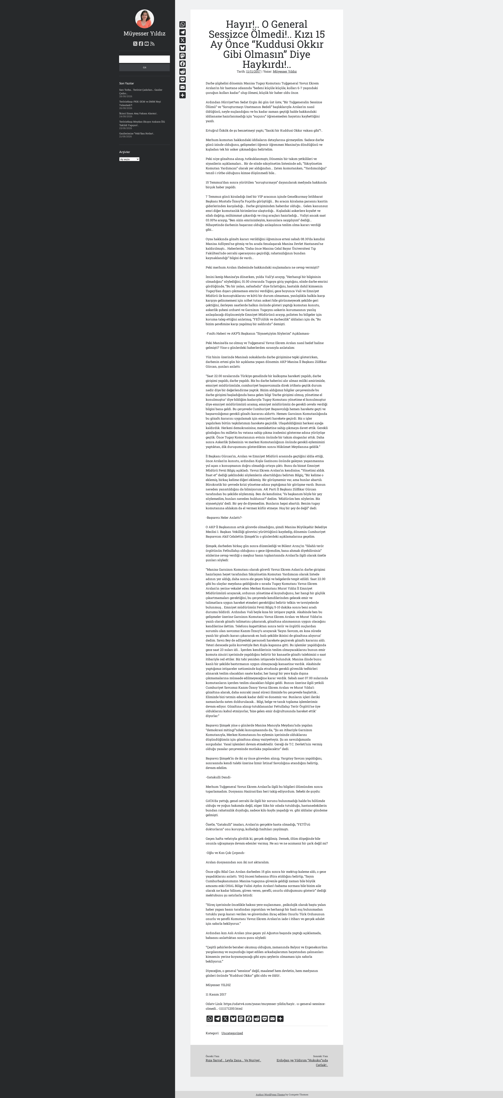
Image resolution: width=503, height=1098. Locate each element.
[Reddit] (182, 72)
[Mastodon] (182, 56)
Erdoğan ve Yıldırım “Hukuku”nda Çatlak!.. (302, 1062)
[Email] (182, 87)
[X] (182, 40)
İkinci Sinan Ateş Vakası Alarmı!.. (138, 113)
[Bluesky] (182, 48)
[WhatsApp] (182, 24)
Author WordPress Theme (270, 1094)
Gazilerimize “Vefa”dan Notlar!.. (136, 133)
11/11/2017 (253, 71)
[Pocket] (182, 79)
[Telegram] (182, 32)
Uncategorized (232, 1033)
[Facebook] (182, 64)
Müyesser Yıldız (144, 33)
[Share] (182, 95)
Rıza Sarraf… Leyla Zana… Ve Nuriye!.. (233, 1060)
